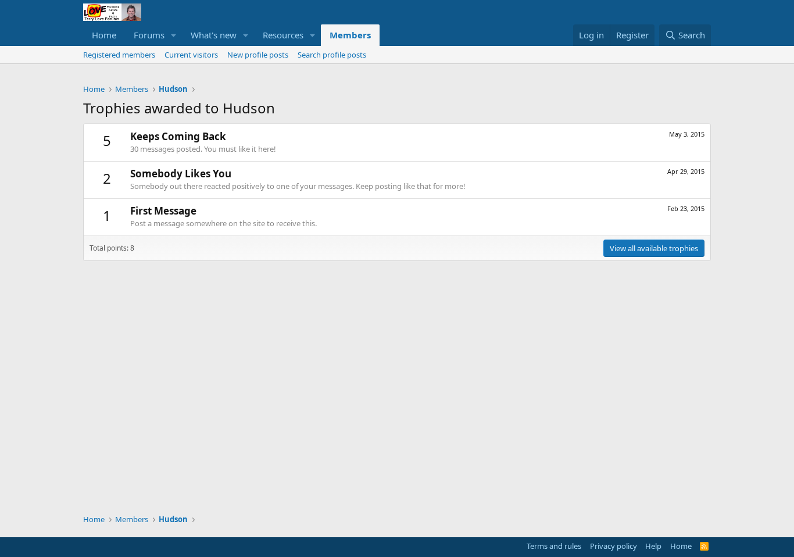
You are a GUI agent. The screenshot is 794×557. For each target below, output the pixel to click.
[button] (174, 35)
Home (104, 35)
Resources (283, 35)
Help (653, 546)
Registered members (119, 54)
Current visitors (191, 54)
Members (350, 35)
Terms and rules (554, 546)
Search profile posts (332, 54)
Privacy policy (613, 546)
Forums (149, 35)
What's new (214, 35)
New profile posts (257, 54)
